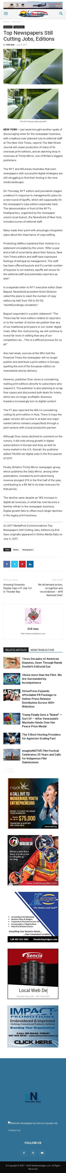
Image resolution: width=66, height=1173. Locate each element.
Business (16, 21)
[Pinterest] (22, 564)
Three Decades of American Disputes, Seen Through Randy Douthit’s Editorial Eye (42, 662)
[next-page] (11, 771)
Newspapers (27, 549)
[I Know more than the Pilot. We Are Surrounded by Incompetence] (11, 679)
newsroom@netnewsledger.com (39, 1130)
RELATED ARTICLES (16, 650)
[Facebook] (6, 564)
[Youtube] (42, 1153)
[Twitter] (14, 564)
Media (16, 549)
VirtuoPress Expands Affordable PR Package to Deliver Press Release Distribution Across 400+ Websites (39, 698)
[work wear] (33, 860)
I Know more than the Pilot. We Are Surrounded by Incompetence (42, 678)
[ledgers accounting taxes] (33, 917)
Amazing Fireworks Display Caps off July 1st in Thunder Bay (17, 588)
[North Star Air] (33, 5)
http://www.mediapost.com (33, 633)
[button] (5, 13)
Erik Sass (10, 44)
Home (6, 21)
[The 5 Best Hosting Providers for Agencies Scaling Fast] (11, 738)
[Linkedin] (30, 564)
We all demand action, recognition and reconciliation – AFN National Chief (50, 590)
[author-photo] (33, 624)
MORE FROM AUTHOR (42, 650)
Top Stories (19, 27)
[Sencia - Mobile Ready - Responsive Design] (33, 974)
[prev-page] (5, 771)
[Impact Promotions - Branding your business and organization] (33, 1026)
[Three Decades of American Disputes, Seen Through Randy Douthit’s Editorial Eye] (11, 663)
